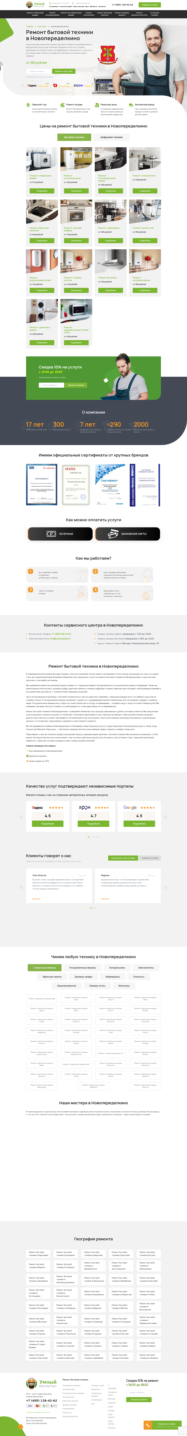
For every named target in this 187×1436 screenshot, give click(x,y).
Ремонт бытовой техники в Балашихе (65, 1254)
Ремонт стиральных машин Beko (76, 1009)
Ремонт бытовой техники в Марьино (92, 1306)
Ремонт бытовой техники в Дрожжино (38, 1279)
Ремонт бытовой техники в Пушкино (93, 1332)
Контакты (102, 6)
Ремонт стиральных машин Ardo (76, 998)
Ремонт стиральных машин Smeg (76, 1075)
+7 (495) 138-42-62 (122, 5)
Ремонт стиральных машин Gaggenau (41, 1031)
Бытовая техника (74, 137)
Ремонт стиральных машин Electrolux (110, 1020)
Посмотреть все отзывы (123, 858)
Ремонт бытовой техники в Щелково (65, 1356)
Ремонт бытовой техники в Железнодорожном (65, 1279)
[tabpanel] (47, 816)
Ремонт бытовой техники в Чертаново (38, 1356)
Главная (29, 26)
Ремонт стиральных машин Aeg (41, 999)
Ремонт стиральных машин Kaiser (110, 1042)
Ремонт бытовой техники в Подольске (66, 1332)
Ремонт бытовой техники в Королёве (149, 1279)
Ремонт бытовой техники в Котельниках (36, 1293)
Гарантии (112, 1403)
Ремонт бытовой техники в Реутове (120, 1332)
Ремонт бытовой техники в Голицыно (65, 1266)
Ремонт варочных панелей (104, 14)
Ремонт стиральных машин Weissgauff (41, 1086)
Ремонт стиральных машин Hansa (145, 1031)
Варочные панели (52, 976)
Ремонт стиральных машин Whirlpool (93, 1086)
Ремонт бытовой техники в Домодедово (147, 1265)
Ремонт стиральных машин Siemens (41, 1075)
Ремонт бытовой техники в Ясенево (120, 1356)
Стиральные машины (44, 967)
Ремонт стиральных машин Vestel (110, 1075)
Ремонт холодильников (52, 14)
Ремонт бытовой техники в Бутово (147, 1254)
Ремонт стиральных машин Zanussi (145, 1086)
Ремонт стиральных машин (35, 14)
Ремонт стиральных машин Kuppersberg (41, 1053)
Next (97, 85)
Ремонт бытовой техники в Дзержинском (91, 1265)
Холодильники (117, 967)
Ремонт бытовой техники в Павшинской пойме (148, 1320)
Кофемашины (113, 976)
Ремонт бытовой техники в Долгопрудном (119, 1265)
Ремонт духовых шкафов (122, 14)
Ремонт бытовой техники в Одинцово (93, 1320)
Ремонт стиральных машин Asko (145, 998)
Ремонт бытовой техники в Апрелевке (38, 1254)
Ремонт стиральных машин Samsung (145, 1064)
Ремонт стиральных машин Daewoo (76, 1020)
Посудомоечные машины (82, 967)
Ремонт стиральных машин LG (110, 1053)
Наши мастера (78, 6)
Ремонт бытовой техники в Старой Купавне (37, 1344)
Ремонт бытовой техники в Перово (37, 1332)
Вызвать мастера (63, 71)
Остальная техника (154, 14)
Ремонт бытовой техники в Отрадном (121, 1320)
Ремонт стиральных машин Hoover (41, 1042)
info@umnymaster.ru (60, 638)
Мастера (111, 1399)
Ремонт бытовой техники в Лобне (147, 1293)
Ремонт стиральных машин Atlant (41, 1009)
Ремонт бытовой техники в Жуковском (94, 1279)
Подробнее (42, 191)
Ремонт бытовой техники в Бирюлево (93, 1254)
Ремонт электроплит (88, 14)
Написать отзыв (150, 858)
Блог (87, 6)
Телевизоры (96, 1400)
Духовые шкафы (83, 976)
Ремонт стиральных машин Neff (76, 1064)
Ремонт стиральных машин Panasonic (110, 1064)
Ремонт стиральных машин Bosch (110, 1009)
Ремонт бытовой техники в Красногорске (64, 1293)
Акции (110, 1406)
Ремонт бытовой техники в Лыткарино (38, 1306)
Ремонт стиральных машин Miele (41, 1064)
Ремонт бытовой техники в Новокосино (64, 1320)
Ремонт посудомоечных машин (71, 14)
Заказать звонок (76, 385)
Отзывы (111, 1410)
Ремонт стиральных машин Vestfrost (145, 1075)
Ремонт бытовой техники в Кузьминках (94, 1293)
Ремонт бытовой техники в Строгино (65, 1344)
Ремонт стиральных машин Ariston (110, 998)
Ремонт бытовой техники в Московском (147, 1306)
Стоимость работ (65, 6)
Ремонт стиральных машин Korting (145, 1042)
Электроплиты (146, 967)
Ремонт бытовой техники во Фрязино (149, 1356)
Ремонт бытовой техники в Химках (147, 1344)
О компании (53, 6)
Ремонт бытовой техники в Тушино (120, 1344)
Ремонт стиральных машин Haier (110, 1031)
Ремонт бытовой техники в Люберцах (65, 1306)
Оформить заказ (150, 5)
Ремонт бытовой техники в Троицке (92, 1344)
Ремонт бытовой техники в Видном (37, 1266)
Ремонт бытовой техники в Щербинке (93, 1356)
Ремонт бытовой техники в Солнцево (149, 1332)
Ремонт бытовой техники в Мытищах (38, 1320)
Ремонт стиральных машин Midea (145, 1053)
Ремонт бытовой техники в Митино (120, 1306)
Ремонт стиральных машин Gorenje (76, 1031)
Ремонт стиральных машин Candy (41, 1020)
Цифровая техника (111, 137)
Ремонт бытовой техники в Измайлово (121, 1279)
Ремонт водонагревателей (139, 14)
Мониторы (124, 985)
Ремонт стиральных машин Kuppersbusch (76, 1053)
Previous (21, 817)
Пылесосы (138, 976)
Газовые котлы (97, 985)
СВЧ (93, 1404)
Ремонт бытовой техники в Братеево (121, 1254)
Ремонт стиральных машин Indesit (76, 1042)
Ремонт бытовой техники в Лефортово (122, 1293)
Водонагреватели (66, 985)
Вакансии (93, 6)
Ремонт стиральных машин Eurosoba (145, 1020)
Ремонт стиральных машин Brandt (145, 1009)
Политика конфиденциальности (38, 1412)
